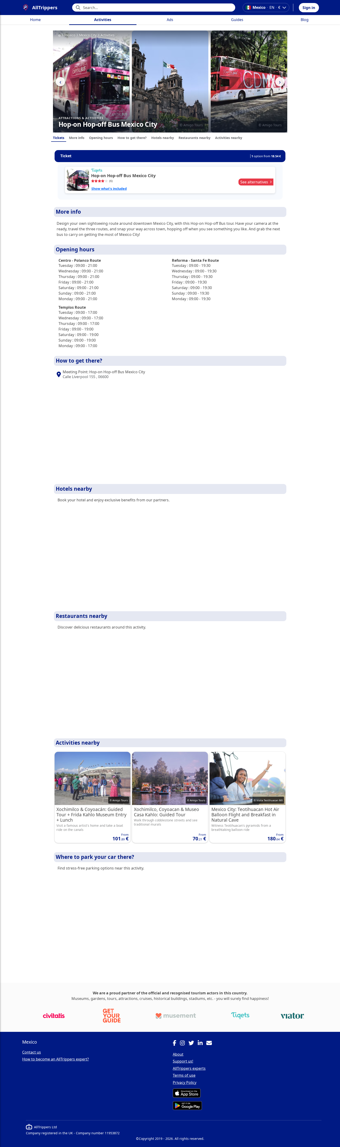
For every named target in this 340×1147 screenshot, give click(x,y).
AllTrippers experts (189, 1068)
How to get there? (132, 138)
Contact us (31, 1052)
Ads (170, 19)
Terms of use (184, 1075)
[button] (309, 7)
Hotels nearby (162, 138)
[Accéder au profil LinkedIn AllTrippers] (202, 1043)
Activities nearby (228, 138)
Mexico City (87, 35)
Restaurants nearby (194, 138)
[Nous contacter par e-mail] (211, 1043)
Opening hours (101, 138)
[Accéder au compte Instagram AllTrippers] (184, 1043)
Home (35, 19)
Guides (237, 19)
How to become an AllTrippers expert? (55, 1059)
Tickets (58, 138)
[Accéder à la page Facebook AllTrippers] (176, 1043)
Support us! (183, 1061)
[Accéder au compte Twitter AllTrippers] (193, 1043)
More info (76, 138)
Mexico (70, 35)
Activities (102, 19)
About (178, 1054)
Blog (305, 19)
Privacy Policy (184, 1082)
